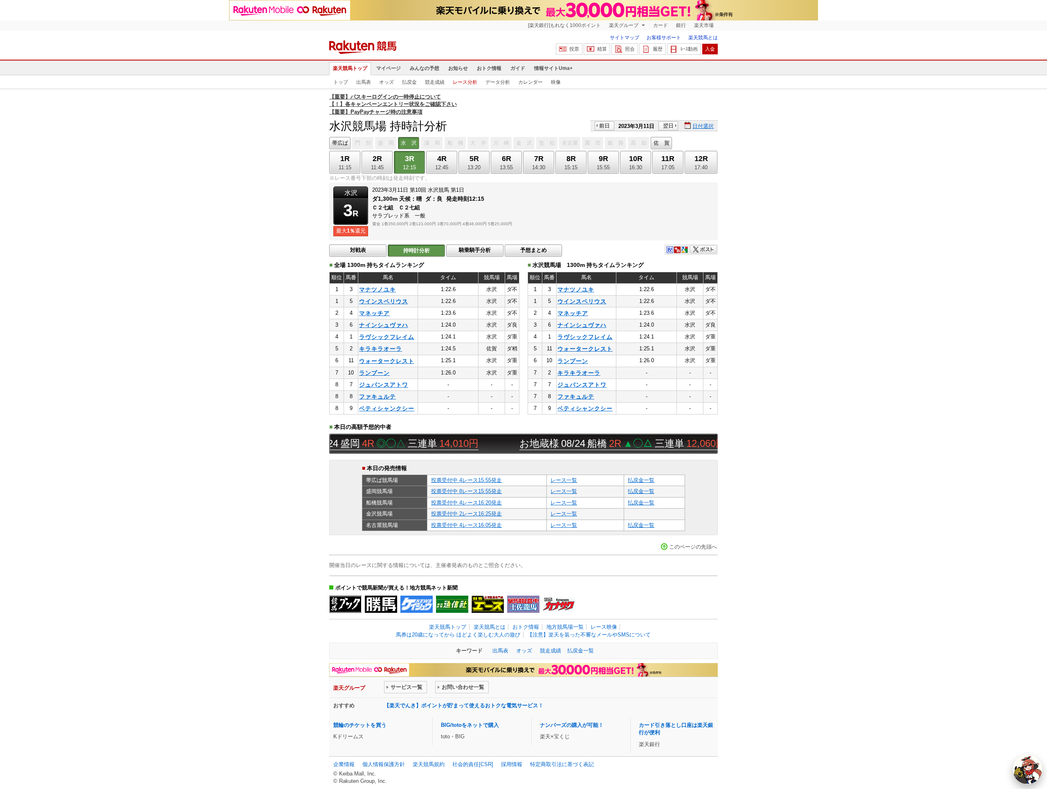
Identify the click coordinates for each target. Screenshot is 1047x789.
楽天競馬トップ (350, 68)
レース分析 (465, 82)
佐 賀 (662, 143)
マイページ (388, 68)
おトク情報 (489, 68)
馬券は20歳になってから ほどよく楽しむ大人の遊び (458, 635)
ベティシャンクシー (386, 408)
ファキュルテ (377, 396)
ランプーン (374, 373)
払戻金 (409, 82)
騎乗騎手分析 (475, 250)
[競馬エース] (488, 604)
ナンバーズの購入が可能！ (572, 725)
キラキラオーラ (380, 348)
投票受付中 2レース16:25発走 (466, 514)
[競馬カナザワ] (559, 604)
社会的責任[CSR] (472, 764)
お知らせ (458, 68)
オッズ (386, 82)
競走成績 (435, 82)
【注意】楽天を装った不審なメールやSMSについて (589, 635)
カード (660, 25)
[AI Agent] (1027, 769)
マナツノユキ (377, 289)
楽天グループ (624, 25)
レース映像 (604, 627)
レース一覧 (563, 480)
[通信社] (452, 604)
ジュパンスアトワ (383, 384)
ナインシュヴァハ (383, 325)
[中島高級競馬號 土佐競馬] (523, 604)
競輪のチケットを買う (359, 725)
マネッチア (374, 313)
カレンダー (530, 82)
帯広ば (340, 143)
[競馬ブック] (345, 604)
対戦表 (358, 250)
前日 (604, 126)
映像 (556, 82)
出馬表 (363, 82)
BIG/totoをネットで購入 (470, 725)
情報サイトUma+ (553, 68)
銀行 (681, 25)
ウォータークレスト (386, 361)
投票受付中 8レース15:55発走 (466, 491)
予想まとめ (533, 250)
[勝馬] (381, 604)
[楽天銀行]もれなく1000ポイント (564, 25)
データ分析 (497, 82)
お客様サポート (664, 37)
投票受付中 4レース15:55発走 (466, 480)
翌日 (668, 126)
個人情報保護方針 (383, 764)
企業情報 (344, 764)
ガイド (517, 68)
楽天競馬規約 (429, 764)
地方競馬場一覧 (565, 627)
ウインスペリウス (383, 301)
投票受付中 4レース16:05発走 (466, 525)
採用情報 (511, 764)
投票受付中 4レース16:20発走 (466, 503)
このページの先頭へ (693, 547)
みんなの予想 (424, 68)
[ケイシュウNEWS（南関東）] (416, 604)
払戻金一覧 (641, 480)
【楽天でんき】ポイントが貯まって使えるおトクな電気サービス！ (464, 705)
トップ (340, 82)
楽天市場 (704, 25)
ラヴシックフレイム (386, 337)
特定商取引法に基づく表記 (562, 764)
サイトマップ (624, 37)
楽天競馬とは (703, 37)
